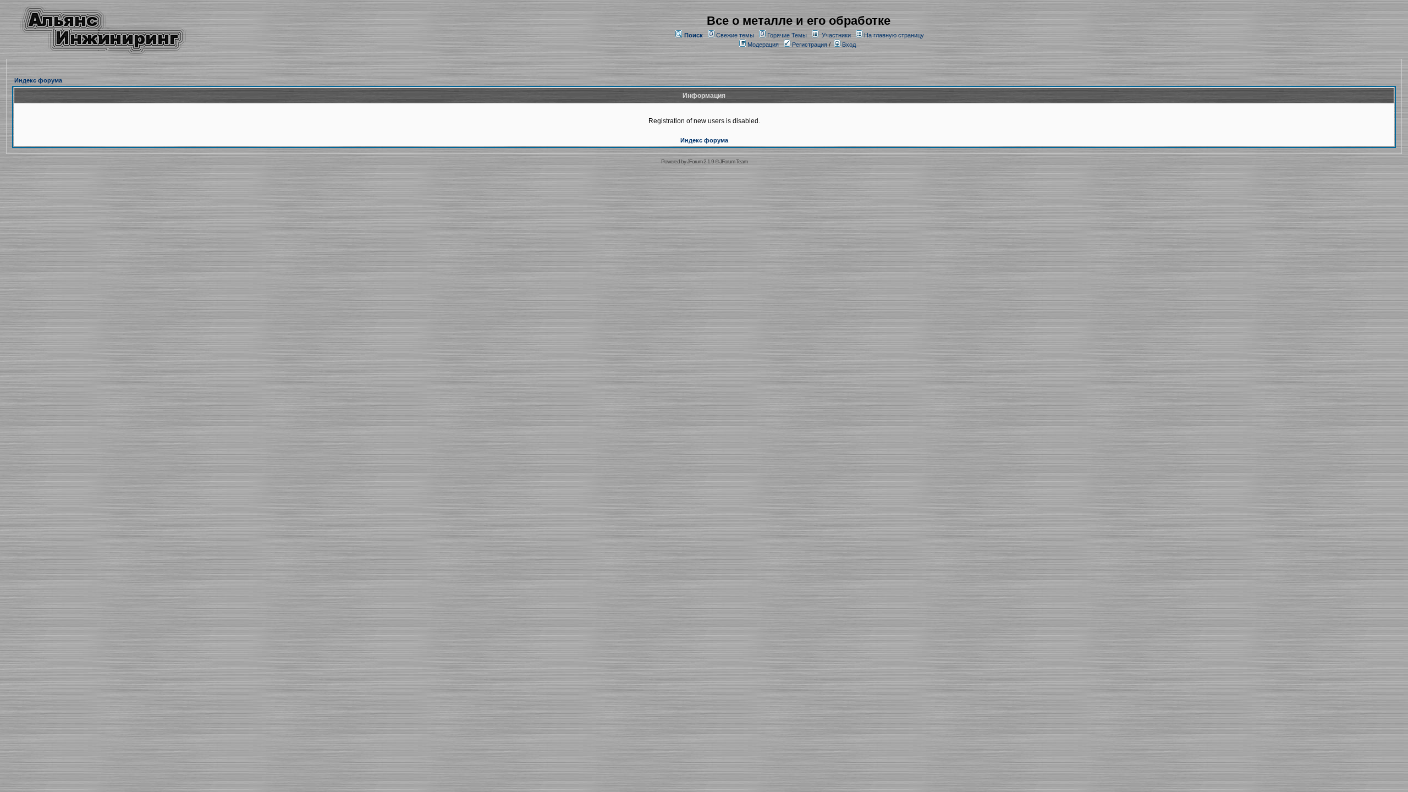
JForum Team (733, 161)
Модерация (763, 44)
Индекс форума (38, 80)
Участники (836, 35)
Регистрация (808, 44)
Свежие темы (735, 35)
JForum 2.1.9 (700, 161)
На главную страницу (894, 35)
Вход (848, 44)
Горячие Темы (787, 35)
